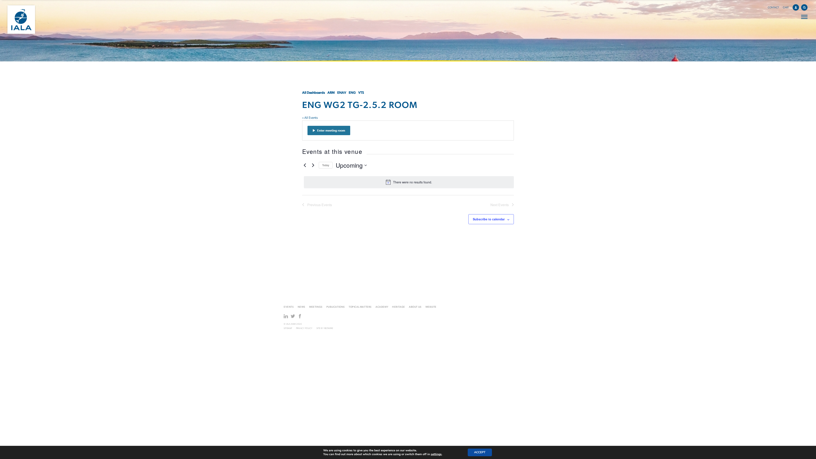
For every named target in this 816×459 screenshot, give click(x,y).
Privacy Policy (304, 328)
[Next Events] (313, 165)
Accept (480, 452)
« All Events (310, 118)
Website (430, 307)
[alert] (409, 182)
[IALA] (21, 19)
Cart (786, 7)
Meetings (316, 307)
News (301, 307)
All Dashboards (313, 93)
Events (289, 307)
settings (436, 454)
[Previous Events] (304, 165)
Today (325, 165)
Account (796, 7)
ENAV (341, 93)
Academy (381, 307)
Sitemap (288, 328)
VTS (361, 93)
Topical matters (360, 307)
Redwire (328, 328)
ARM (331, 93)
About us (415, 307)
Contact (773, 7)
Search (804, 7)
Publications (335, 307)
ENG (352, 93)
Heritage (398, 307)
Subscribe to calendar (489, 219)
